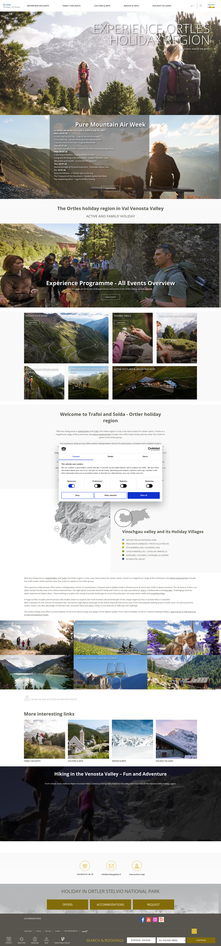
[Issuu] (161, 919)
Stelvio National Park (102, 434)
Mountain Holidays (38, 5)
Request (153, 904)
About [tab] (145, 457)
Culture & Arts (102, 5)
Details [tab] (110, 457)
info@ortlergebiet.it (111, 874)
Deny (77, 495)
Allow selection (110, 495)
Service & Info (131, 5)
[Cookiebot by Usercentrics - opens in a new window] (150, 449)
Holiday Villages (161, 5)
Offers (68, 904)
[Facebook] (142, 919)
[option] (110, 63)
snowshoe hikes (158, 593)
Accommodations (110, 904)
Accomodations (32, 918)
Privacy (38, 931)
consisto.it (84, 931)
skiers (143, 590)
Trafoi (96, 431)
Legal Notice (28, 931)
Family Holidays (71, 5)
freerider (168, 590)
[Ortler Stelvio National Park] (11, 6)
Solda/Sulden (83, 431)
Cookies (57, 931)
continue (201, 940)
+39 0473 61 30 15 (84, 874)
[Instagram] (155, 919)
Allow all (143, 495)
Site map (48, 931)
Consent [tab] (76, 457)
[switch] (97, 486)
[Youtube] (148, 919)
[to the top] (194, 931)
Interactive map (137, 874)
